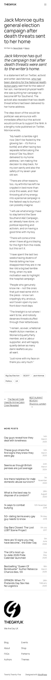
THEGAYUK (10, 4)
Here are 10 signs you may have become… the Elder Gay (20, 541)
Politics (9, 381)
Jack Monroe (38, 375)
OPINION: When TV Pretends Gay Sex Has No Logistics (16, 583)
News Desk (17, 48)
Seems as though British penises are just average (18, 466)
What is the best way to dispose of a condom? (17, 494)
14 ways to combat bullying (14, 506)
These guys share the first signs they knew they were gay (18, 453)
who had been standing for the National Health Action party (25, 82)
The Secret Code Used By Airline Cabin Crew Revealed (14, 402)
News (27, 48)
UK (17, 381)
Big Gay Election (12, 375)
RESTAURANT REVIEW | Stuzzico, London (37, 400)
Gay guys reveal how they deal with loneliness (18, 439)
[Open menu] (45, 4)
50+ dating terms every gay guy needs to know (19, 517)
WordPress (42, 674)
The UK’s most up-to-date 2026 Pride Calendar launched (15, 555)
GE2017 (26, 375)
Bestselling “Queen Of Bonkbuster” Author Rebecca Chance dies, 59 (20, 569)
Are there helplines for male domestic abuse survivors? (19, 480)
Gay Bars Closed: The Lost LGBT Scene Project (19, 529)
